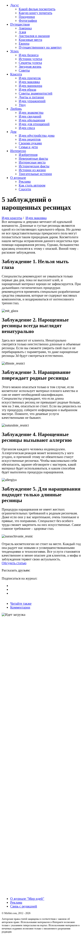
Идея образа (27, 89)
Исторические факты (34, 166)
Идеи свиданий (30, 116)
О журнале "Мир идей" (27, 898)
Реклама (25, 181)
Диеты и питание (31, 97)
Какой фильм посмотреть (37, 9)
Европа (24, 43)
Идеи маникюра (30, 86)
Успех (14, 51)
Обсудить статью (14, 563)
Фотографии (28, 20)
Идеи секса (27, 128)
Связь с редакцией (23, 906)
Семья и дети (28, 147)
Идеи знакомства (31, 112)
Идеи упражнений (32, 101)
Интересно (18, 151)
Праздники (27, 17)
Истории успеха (30, 59)
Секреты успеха (30, 63)
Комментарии (20, 607)
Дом (13, 132)
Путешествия (20, 24)
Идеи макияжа (29, 82)
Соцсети (25, 189)
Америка (25, 28)
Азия (22, 32)
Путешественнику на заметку (40, 47)
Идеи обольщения (32, 120)
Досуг (14, 5)
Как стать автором (32, 185)
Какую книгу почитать (35, 13)
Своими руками (30, 143)
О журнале (18, 177)
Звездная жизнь (30, 66)
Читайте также (20, 603)
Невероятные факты (33, 158)
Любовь (16, 109)
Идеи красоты (12, 218)
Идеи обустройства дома (36, 135)
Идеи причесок (30, 78)
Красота (16, 74)
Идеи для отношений (34, 124)
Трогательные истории (35, 174)
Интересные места (32, 162)
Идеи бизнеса (29, 55)
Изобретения (28, 154)
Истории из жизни (32, 170)
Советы (24, 70)
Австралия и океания (34, 36)
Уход (22, 105)
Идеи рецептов (30, 139)
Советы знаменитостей (35, 93)
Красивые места (30, 40)
